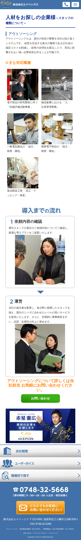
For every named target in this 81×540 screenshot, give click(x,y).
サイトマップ (54, 533)
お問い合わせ (40, 398)
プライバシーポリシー (40, 533)
